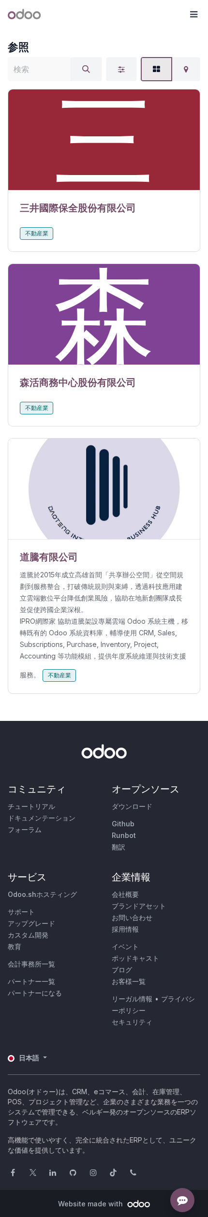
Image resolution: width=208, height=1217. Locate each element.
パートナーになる (35, 993)
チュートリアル (31, 806)
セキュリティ (132, 1022)
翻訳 (118, 847)
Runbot (124, 835)
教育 (14, 946)
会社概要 (125, 894)
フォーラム (25, 829)
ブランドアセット (139, 906)
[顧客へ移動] (104, 140)
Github (123, 824)
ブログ (122, 970)
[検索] (86, 69)
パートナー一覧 (31, 981)
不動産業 (36, 233)
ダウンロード (132, 806)
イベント (125, 946)
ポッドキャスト (135, 958)
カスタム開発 (28, 935)
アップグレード (31, 923)
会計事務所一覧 (31, 964)
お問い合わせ (132, 917)
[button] (193, 14)
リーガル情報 (132, 999)
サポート (21, 912)
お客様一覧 (129, 981)
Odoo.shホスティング (42, 894)
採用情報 (125, 929)
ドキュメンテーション (41, 818)
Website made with (91, 1204)
